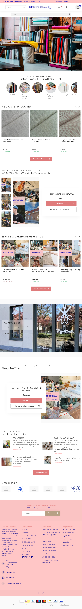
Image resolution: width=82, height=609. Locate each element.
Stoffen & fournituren (49, 550)
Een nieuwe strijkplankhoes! (24, 457)
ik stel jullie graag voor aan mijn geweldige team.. (51, 534)
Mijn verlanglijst (68, 539)
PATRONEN (25, 532)
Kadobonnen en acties (49, 538)
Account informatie (69, 529)
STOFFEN (25, 529)
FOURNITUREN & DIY (29, 536)
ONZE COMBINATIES (28, 542)
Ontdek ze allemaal (40, 159)
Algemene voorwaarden (50, 529)
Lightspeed (45, 605)
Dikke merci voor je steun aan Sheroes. (50, 561)
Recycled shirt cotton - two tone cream (13, 141)
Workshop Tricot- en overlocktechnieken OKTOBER (43, 270)
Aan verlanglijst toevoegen (60, 209)
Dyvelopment (65, 605)
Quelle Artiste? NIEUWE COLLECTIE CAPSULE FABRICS (67, 439)
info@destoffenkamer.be (13, 583)
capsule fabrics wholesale (50, 554)
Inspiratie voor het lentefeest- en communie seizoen (67, 459)
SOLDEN (25, 548)
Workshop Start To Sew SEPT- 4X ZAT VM (14, 270)
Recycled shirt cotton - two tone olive (42, 141)
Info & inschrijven (40, 289)
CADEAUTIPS (26, 551)
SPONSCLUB (18, 438)
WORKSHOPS (26, 539)
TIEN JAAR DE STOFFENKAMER (27, 556)
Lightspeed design (54, 605)
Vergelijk (66, 542)
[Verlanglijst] (71, 7)
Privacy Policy (47, 541)
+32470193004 (10, 572)
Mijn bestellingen (68, 532)
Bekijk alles (40, 472)
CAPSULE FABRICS (28, 545)
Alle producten (68, 545)
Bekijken (60, 203)
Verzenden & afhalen (49, 547)
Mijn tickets (66, 536)
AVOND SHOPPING (48, 557)
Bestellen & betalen (48, 544)
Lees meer (17, 449)
